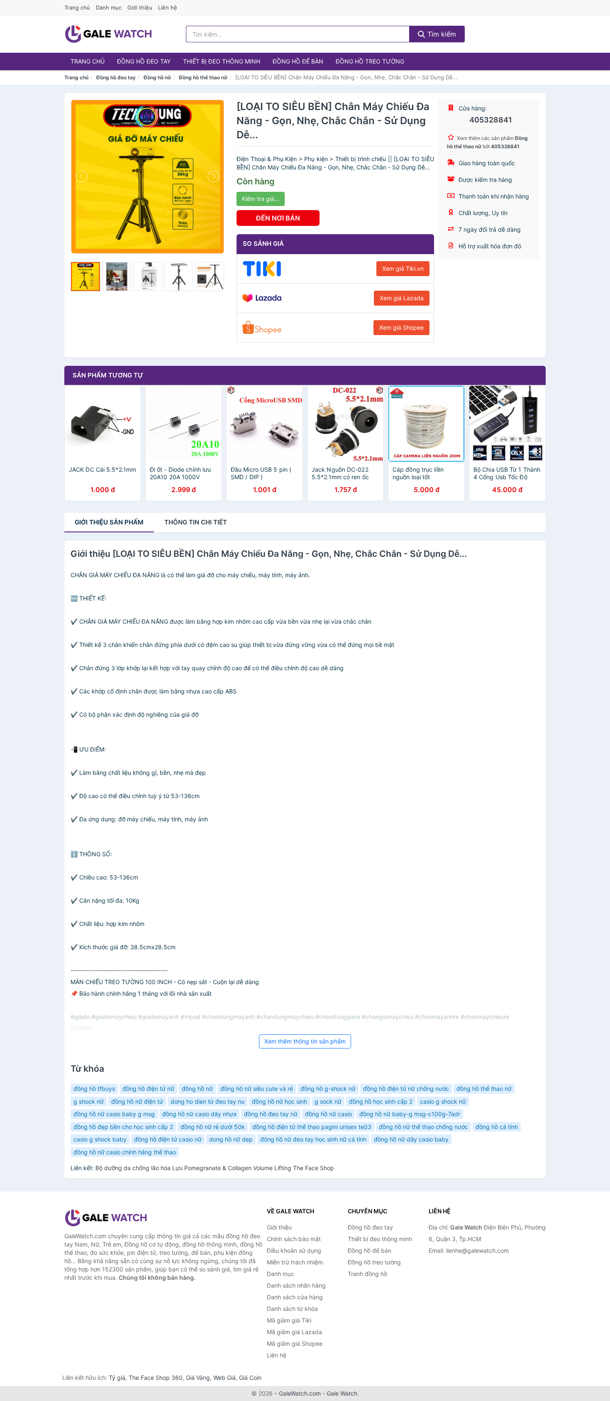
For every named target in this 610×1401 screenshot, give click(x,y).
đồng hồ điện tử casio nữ (168, 1139)
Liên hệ (167, 7)
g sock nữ (328, 1101)
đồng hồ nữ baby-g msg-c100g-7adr (409, 1113)
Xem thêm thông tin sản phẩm (305, 1041)
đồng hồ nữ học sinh (279, 1101)
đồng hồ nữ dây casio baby (411, 1139)
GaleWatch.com (300, 1393)
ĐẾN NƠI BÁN (278, 218)
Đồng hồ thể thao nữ (203, 77)
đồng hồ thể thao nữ (484, 1088)
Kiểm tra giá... (260, 198)
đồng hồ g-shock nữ (328, 1088)
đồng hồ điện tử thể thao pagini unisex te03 (311, 1126)
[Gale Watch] (105, 1217)
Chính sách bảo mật (294, 1238)
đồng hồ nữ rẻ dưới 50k (213, 1126)
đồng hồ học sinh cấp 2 (380, 1101)
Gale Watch (342, 1393)
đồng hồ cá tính (497, 1126)
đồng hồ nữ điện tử (137, 1101)
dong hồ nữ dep (231, 1139)
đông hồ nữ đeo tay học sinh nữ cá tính (313, 1139)
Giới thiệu (139, 7)
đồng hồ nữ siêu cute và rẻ (256, 1088)
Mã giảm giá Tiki (289, 1320)
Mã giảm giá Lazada (294, 1331)
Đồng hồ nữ (157, 77)
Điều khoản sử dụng (294, 1250)
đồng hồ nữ (197, 1088)
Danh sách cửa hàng (295, 1297)
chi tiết (195, 522)
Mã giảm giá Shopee (294, 1343)
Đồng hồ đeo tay (144, 61)
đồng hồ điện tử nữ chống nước (406, 1088)
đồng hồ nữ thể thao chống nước (423, 1126)
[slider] (85, 276)
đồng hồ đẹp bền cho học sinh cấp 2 (123, 1126)
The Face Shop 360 (156, 1377)
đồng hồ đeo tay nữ (271, 1113)
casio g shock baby (100, 1139)
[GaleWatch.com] (108, 34)
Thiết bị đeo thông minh (221, 61)
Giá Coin (250, 1377)
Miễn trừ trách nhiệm (295, 1262)
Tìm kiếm (440, 34)
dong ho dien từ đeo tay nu (207, 1101)
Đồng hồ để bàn (298, 61)
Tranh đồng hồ (367, 1273)
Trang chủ (77, 7)
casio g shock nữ (443, 1101)
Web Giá (224, 1377)
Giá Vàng (198, 1377)
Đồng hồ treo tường (370, 61)
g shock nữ (88, 1101)
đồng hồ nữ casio (328, 1113)
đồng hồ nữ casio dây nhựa (199, 1113)
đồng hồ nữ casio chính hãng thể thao (124, 1152)
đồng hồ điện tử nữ (148, 1088)
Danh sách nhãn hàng (296, 1285)
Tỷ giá (117, 1377)
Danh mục (109, 7)
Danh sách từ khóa (292, 1308)
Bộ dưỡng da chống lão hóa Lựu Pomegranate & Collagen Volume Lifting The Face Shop (214, 1167)
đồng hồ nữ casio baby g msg (114, 1113)
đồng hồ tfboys (94, 1088)
